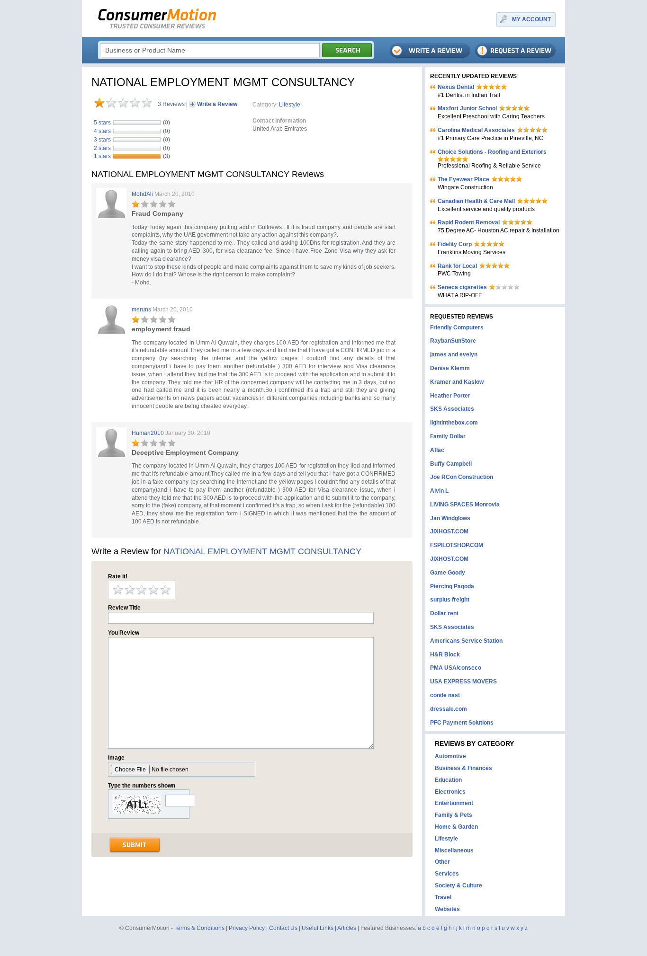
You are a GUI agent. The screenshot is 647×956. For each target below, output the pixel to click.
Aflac (437, 450)
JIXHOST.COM (449, 531)
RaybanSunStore (453, 340)
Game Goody (447, 572)
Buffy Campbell (451, 463)
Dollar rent (444, 613)
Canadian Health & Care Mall (476, 201)
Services (447, 873)
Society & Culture (458, 885)
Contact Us (283, 928)
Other (442, 862)
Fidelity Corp (455, 244)
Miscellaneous (454, 850)
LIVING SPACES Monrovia (465, 504)
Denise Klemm (450, 368)
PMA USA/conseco (455, 667)
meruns (141, 309)
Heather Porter (450, 395)
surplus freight (449, 599)
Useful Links (317, 928)
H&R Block (445, 654)
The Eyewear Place (463, 179)
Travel (443, 897)
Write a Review (217, 104)
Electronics (450, 791)
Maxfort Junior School (467, 108)
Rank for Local (457, 266)
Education (448, 780)
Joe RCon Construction (461, 477)
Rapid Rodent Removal (469, 222)
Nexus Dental (456, 87)
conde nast (445, 695)
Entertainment (454, 803)
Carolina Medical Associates (476, 130)
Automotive (450, 756)
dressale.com (448, 709)
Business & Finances (463, 768)
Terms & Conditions (199, 928)
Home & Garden (456, 826)
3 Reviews (171, 104)
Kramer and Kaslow (457, 382)
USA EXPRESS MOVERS (463, 681)
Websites (447, 909)
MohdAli (142, 194)
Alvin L (439, 490)
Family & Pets (453, 815)
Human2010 (148, 433)
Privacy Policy (247, 928)
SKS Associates (452, 409)
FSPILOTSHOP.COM (456, 545)
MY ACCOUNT (531, 19)
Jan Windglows (450, 518)
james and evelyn (453, 354)
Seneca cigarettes (462, 287)
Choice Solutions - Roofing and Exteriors (492, 152)
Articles (346, 928)
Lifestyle (289, 104)
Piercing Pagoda (452, 586)
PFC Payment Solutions (462, 722)
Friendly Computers (457, 327)
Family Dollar (448, 436)
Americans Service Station (466, 640)
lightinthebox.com (454, 422)
